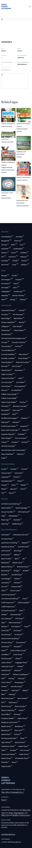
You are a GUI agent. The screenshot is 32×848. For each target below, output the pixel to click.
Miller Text (5, 815)
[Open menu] (30, 6)
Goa (2, 139)
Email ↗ (4, 800)
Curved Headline (22, 129)
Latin (19, 50)
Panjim (6, 139)
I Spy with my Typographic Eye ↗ (12, 792)
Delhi (3, 50)
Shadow (9, 126)
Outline (19, 131)
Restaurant (22, 64)
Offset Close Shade (7, 170)
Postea (11, 813)
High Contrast (6, 198)
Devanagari (11, 123)
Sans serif (10, 142)
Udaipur (3, 123)
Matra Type (26, 810)
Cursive (20, 57)
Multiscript (20, 154)
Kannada (19, 151)
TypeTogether (19, 813)
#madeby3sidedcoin (8, 834)
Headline (15, 815)
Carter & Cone (25, 815)
